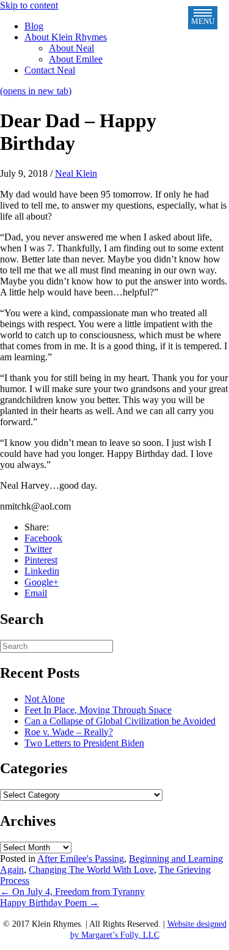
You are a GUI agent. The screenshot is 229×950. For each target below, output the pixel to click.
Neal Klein (76, 173)
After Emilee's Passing (80, 858)
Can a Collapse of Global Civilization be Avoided (120, 721)
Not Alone (44, 699)
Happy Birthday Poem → (49, 902)
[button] (202, 17)
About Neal (71, 48)
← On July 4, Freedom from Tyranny (72, 891)
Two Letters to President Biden (84, 743)
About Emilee (76, 59)
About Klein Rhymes (65, 37)
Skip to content (29, 5)
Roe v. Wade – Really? (68, 732)
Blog (33, 26)
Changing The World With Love (91, 869)
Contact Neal (49, 70)
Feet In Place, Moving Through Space (98, 710)
